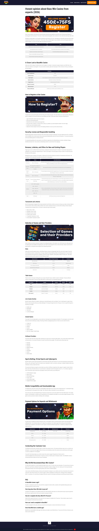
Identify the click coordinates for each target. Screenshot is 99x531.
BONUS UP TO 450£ (91, 2)
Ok (74, 529)
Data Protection (83, 2)
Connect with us (77, 2)
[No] (97, 529)
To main (71, 2)
